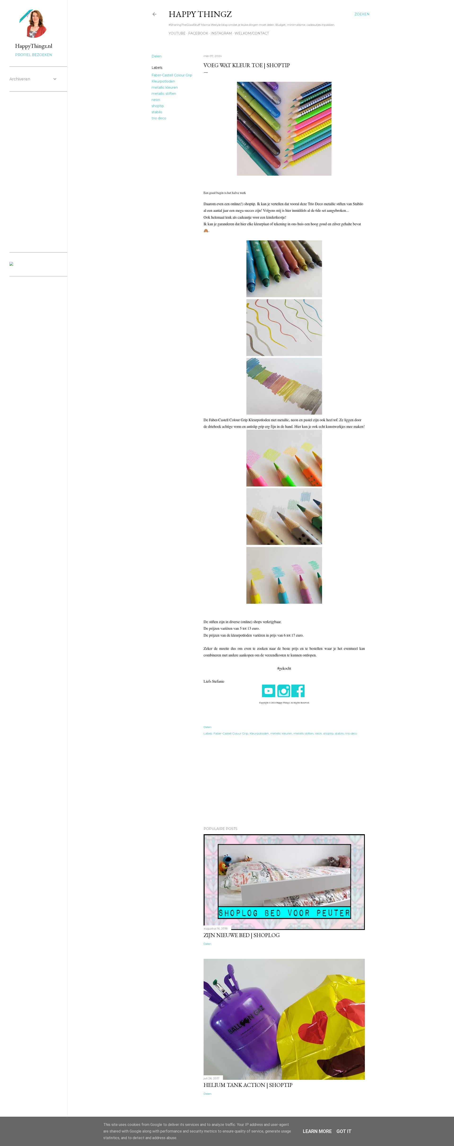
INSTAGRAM (221, 33)
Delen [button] (157, 56)
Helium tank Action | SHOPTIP (248, 1085)
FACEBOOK (198, 33)
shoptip (158, 106)
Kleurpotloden (163, 81)
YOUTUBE (177, 33)
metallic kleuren (165, 87)
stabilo (157, 112)
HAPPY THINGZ (200, 14)
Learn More (317, 1131)
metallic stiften (164, 93)
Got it (344, 1131)
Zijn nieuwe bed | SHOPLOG (242, 935)
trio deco (159, 118)
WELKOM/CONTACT (252, 33)
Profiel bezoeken (33, 55)
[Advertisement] (284, 782)
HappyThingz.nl (33, 45)
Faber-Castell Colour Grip (172, 75)
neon (156, 100)
